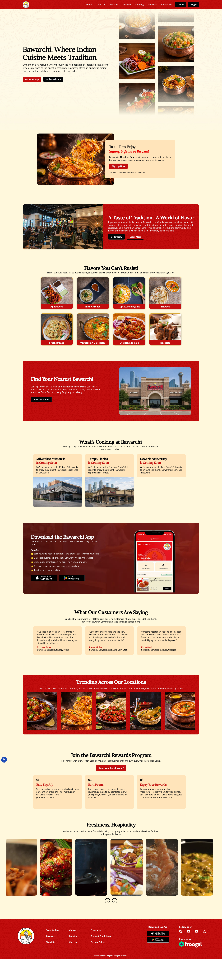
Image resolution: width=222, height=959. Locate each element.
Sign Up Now (118, 166)
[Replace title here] (26, 4)
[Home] (25, 936)
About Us (50, 942)
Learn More (135, 236)
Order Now (116, 236)
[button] (107, 900)
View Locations (41, 399)
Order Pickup (32, 79)
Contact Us (74, 930)
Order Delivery (53, 79)
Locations (74, 936)
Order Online (52, 930)
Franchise (96, 930)
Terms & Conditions (101, 936)
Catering (73, 942)
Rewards (50, 936)
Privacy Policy (98, 942)
